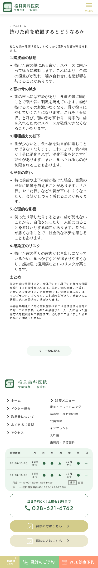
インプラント (59, 428)
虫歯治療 (56, 420)
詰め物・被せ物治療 (64, 413)
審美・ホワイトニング (65, 406)
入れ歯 (54, 435)
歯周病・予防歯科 (62, 442)
